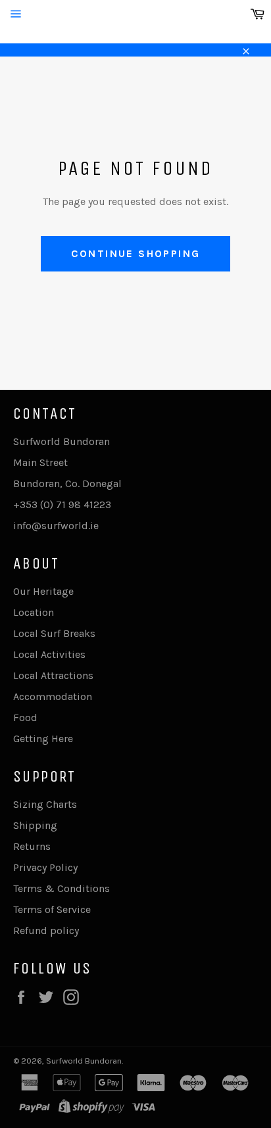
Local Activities (49, 654)
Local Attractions (53, 675)
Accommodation (52, 696)
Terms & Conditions (61, 888)
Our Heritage (43, 591)
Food (25, 717)
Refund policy (46, 930)
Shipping (35, 825)
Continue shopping (136, 253)
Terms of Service (52, 909)
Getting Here (43, 738)
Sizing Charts (45, 804)
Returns (32, 846)
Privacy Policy (45, 867)
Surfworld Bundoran (84, 1061)
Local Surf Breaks (54, 633)
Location (33, 612)
